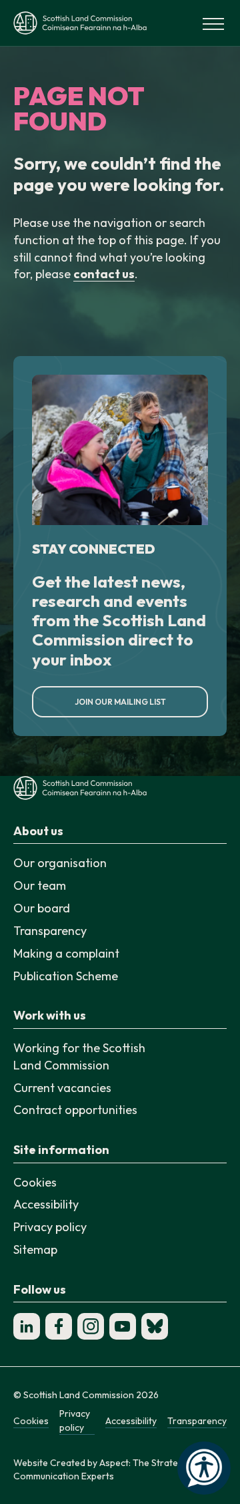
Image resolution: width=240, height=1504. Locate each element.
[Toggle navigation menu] (213, 23)
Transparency (50, 930)
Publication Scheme (65, 976)
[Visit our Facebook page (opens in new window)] (58, 1326)
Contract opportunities (75, 1109)
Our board (41, 908)
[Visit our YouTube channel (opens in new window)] (122, 1326)
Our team (39, 885)
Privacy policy (50, 1226)
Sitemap (35, 1249)
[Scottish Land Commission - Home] (80, 23)
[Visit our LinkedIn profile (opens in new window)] (26, 1326)
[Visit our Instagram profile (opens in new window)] (90, 1326)
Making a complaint (66, 953)
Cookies (35, 1182)
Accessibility (46, 1204)
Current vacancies (62, 1087)
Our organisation (60, 862)
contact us (104, 274)
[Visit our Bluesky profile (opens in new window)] (154, 1326)
